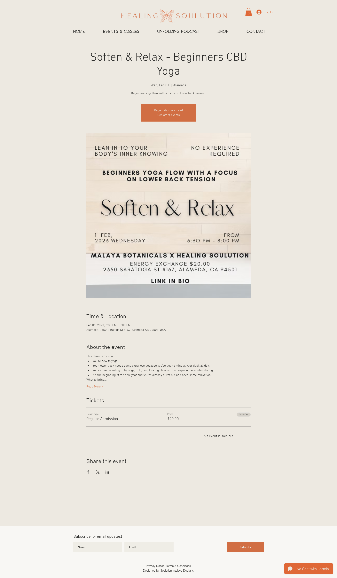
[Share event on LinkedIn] (107, 472)
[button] (248, 12)
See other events (168, 115)
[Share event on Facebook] (88, 472)
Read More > (94, 387)
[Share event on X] (98, 472)
